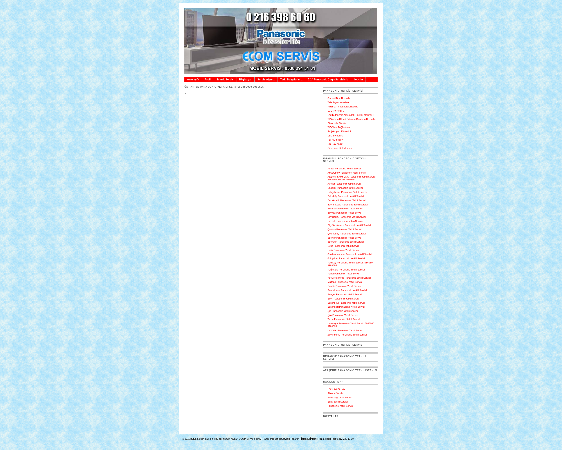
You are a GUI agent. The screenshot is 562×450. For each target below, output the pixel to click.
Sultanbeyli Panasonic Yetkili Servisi (346, 302)
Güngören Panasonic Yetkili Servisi (346, 258)
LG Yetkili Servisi (336, 389)
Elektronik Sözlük (337, 123)
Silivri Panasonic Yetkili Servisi (343, 298)
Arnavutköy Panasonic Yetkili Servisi (347, 172)
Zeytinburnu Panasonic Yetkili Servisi (347, 334)
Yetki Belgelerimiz (291, 79)
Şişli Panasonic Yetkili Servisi (343, 315)
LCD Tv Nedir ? (336, 110)
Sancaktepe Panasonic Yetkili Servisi (347, 290)
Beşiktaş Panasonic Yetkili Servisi (345, 208)
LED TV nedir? (335, 135)
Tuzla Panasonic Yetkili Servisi (344, 319)
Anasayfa (193, 79)
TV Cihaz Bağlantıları (339, 127)
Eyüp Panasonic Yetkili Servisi (343, 246)
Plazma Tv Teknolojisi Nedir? (343, 106)
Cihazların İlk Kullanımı (340, 148)
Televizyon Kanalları (338, 102)
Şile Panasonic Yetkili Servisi (343, 311)
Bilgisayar (245, 79)
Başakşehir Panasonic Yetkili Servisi (347, 200)
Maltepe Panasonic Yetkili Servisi (345, 282)
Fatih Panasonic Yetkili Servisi (343, 250)
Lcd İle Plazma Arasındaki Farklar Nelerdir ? (351, 115)
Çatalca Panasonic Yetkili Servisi (345, 229)
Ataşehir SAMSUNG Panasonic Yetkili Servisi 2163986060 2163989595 (351, 178)
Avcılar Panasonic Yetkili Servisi (344, 183)
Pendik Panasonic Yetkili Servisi (344, 286)
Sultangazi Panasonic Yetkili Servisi (346, 306)
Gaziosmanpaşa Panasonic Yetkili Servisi (349, 254)
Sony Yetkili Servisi (338, 401)
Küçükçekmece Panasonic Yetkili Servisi (349, 277)
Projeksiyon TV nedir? (339, 131)
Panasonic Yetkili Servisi (340, 406)
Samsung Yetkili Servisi (340, 397)
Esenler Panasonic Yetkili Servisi (345, 237)
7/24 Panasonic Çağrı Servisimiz (328, 79)
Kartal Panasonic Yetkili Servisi (344, 273)
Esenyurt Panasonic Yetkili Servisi (346, 241)
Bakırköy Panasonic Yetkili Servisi (346, 196)
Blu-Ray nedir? (335, 144)
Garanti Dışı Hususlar (339, 98)
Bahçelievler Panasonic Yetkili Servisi (347, 192)
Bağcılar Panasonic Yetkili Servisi (345, 188)
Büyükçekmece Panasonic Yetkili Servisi (349, 225)
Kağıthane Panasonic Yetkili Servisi (346, 269)
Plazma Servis (335, 393)
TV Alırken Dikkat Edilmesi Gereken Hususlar (352, 119)
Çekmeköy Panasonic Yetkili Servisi (347, 233)
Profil (208, 79)
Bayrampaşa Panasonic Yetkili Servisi (347, 204)
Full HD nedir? (335, 139)
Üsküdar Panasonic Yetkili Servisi (345, 330)
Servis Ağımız (266, 79)
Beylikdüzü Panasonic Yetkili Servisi (347, 217)
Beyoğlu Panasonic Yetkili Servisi (345, 221)
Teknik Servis (225, 79)
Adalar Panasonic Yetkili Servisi (344, 168)
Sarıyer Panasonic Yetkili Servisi (345, 294)
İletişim (358, 79)
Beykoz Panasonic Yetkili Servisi (345, 212)
